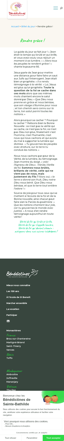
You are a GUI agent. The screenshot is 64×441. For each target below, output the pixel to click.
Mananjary (12, 381)
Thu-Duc (11, 390)
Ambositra (12, 374)
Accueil (15, 26)
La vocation (12, 309)
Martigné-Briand (15, 342)
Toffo (9, 358)
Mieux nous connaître (18, 285)
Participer (11, 315)
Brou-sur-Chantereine (18, 338)
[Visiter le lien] (27, 273)
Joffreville (11, 378)
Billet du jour (28, 26)
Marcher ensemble (16, 303)
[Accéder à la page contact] (27, 321)
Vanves (10, 350)
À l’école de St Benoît (18, 297)
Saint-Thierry (13, 346)
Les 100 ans (12, 291)
